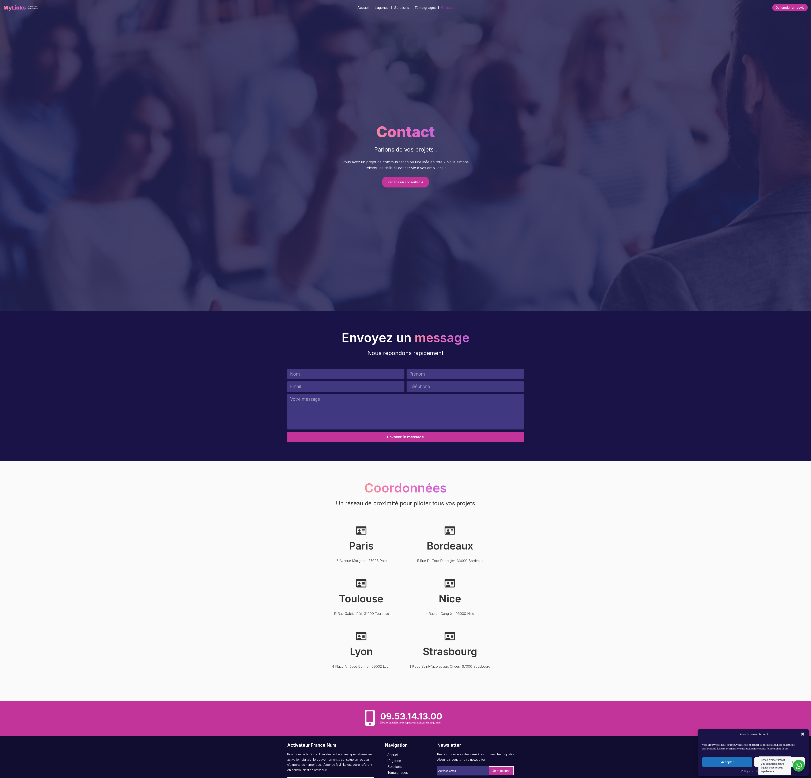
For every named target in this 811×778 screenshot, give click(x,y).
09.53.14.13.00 (411, 716)
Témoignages (425, 7)
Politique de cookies (751, 771)
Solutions (401, 7)
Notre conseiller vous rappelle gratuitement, (410, 722)
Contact (447, 7)
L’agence (382, 7)
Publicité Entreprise (33, 7)
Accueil (363, 7)
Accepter (727, 762)
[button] (802, 734)
